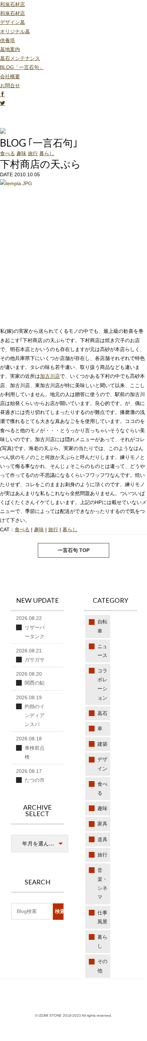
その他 (102, 965)
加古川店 (50, 376)
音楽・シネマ (102, 883)
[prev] (134, 550)
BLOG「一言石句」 (22, 67)
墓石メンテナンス (20, 58)
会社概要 (10, 76)
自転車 (102, 626)
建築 (102, 744)
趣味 (21, 153)
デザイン (102, 763)
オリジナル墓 (15, 31)
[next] (12, 550)
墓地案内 (10, 49)
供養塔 (7, 40)
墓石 (102, 713)
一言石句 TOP (74, 550)
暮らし (46, 153)
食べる (7, 153)
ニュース (102, 650)
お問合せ (10, 85)
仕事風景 (102, 917)
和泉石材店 (12, 4)
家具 (102, 824)
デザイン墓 (12, 22)
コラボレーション (102, 684)
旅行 (33, 153)
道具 (102, 839)
